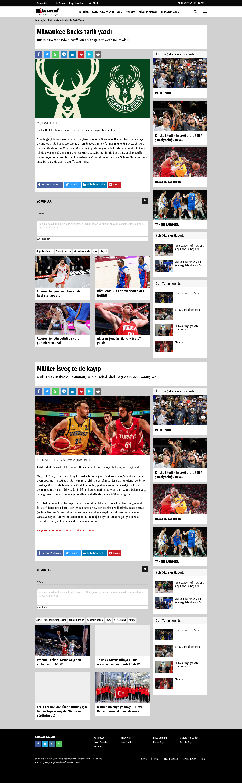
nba (95, 251)
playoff (103, 251)
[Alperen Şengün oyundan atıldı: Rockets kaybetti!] (62, 271)
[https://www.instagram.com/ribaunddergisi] (52, 744)
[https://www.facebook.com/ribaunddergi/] (38, 744)
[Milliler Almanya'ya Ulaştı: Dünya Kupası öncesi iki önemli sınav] (122, 687)
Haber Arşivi (159, 742)
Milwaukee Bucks (82, 251)
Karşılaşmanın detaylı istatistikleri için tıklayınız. (66, 530)
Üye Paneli (93, 3)
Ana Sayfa (40, 20)
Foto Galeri (99, 737)
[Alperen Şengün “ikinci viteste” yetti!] (122, 318)
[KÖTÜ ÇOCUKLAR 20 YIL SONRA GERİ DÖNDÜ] (122, 271)
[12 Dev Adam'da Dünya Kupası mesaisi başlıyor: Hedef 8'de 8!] (122, 640)
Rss (203, 758)
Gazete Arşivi (186, 742)
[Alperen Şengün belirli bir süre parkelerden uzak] (62, 318)
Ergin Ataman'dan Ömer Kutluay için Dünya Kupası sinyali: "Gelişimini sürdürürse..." (62, 711)
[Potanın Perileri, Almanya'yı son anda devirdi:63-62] (62, 640)
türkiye (132, 620)
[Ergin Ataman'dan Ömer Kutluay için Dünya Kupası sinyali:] (62, 687)
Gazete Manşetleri (189, 737)
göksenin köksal (95, 620)
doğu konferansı (44, 251)
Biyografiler (127, 742)
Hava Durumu (160, 737)
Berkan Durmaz (76, 620)
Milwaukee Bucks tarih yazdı (69, 20)
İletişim (155, 758)
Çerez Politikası (170, 758)
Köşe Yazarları (101, 742)
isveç (108, 620)
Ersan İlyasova (63, 251)
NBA (50, 20)
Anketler (98, 746)
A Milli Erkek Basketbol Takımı (51, 620)
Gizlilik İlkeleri (189, 758)
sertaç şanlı (120, 620)
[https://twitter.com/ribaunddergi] (45, 744)
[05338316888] (59, 744)
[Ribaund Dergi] (53, 11)
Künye (144, 758)
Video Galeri (127, 737)
